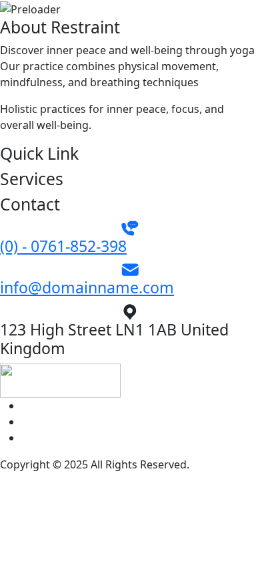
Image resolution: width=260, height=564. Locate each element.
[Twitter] (25, 421)
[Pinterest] (25, 405)
